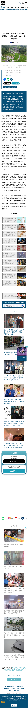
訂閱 (19, 518)
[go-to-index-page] (11, 42)
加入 (6, 518)
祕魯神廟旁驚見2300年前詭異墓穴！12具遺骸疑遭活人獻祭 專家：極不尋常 (9, 269)
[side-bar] (26, 2)
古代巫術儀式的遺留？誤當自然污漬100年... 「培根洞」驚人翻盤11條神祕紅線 (9, 248)
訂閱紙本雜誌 (3, 2)
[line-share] (8, 79)
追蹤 (12, 518)
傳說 (5, 87)
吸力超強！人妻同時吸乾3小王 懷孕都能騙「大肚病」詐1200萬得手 (9, 227)
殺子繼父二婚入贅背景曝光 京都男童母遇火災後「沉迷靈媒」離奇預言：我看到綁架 (9, 255)
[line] (9, 693)
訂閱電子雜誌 (19, 686)
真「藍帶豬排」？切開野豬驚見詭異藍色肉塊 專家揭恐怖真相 (9, 283)
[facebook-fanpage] (13, 693)
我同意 (14, 705)
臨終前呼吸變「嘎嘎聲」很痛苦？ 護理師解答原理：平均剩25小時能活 (9, 234)
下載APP (12, 688)
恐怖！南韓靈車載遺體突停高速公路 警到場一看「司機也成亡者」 (9, 276)
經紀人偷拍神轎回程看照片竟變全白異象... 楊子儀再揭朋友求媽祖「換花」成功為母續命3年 (9, 262)
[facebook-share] (4, 79)
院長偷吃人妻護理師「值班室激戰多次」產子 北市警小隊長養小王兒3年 (9, 220)
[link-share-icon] (11, 79)
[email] (20, 693)
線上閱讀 (14, 679)
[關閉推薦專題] (26, 347)
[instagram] (16, 693)
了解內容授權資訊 (17, 670)
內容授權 (6, 688)
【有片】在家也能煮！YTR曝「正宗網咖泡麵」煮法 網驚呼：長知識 (10, 241)
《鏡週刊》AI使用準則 (14, 690)
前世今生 (14, 87)
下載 (25, 518)
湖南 (9, 87)
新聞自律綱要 (20, 688)
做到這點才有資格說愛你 (9, 296)
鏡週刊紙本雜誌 (17, 668)
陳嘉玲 (9, 75)
